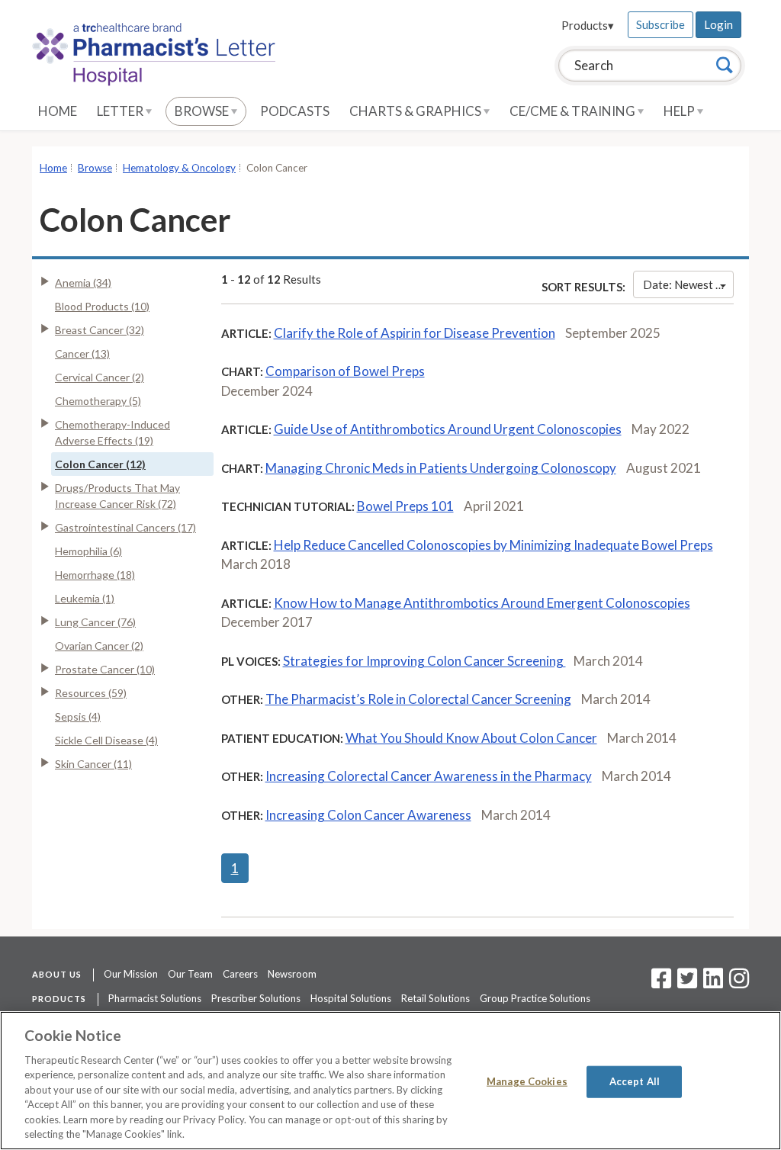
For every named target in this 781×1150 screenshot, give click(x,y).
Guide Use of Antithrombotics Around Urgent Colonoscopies (448, 429)
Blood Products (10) (102, 306)
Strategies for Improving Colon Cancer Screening (424, 661)
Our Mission (131, 974)
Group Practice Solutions (535, 998)
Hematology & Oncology (179, 168)
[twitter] (685, 983)
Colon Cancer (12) (100, 464)
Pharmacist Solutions (154, 998)
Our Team (190, 974)
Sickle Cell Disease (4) (106, 740)
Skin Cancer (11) (93, 763)
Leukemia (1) (84, 598)
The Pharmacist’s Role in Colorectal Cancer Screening (418, 699)
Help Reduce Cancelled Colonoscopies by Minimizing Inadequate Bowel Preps (493, 545)
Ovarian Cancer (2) (99, 645)
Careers (240, 974)
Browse (203, 111)
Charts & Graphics (416, 111)
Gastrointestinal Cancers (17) (125, 527)
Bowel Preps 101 (405, 506)
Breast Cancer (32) (99, 329)
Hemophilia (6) (88, 550)
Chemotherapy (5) (98, 400)
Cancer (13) (82, 353)
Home (57, 111)
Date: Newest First (688, 284)
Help (680, 111)
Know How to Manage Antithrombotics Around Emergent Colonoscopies (482, 603)
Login (718, 24)
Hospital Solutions (350, 998)
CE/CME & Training (573, 111)
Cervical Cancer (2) (99, 377)
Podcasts (294, 111)
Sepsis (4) (78, 716)
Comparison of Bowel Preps (345, 371)
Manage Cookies (527, 1081)
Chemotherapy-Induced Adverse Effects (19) (112, 432)
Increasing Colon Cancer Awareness (368, 815)
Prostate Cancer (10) (105, 669)
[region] (390, 1080)
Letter (121, 111)
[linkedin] (713, 983)
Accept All (634, 1081)
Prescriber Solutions (256, 998)
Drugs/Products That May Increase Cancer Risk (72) (117, 495)
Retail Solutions (435, 998)
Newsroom (292, 974)
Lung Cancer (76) (95, 621)
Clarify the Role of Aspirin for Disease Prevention (414, 333)
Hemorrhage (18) (95, 574)
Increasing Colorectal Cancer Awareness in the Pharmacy (428, 776)
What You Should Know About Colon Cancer (471, 738)
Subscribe (660, 24)
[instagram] (739, 983)
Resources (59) (91, 692)
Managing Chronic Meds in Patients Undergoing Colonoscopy (440, 468)
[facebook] (661, 983)
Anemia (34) (83, 282)
